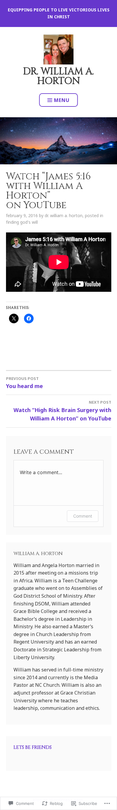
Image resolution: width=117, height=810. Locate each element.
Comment (82, 516)
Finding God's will (22, 222)
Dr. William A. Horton (58, 76)
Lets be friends (33, 747)
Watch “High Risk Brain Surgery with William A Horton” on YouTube (62, 410)
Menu (62, 100)
